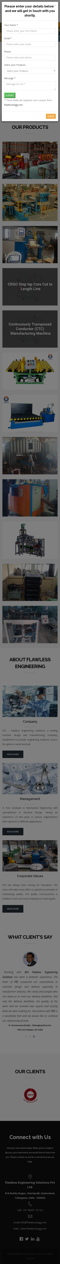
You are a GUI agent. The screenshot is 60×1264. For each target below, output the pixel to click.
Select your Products (15, 64)
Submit (9, 95)
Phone (7, 51)
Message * (10, 78)
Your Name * (11, 25)
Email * (8, 38)
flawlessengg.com (13, 104)
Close (51, 116)
